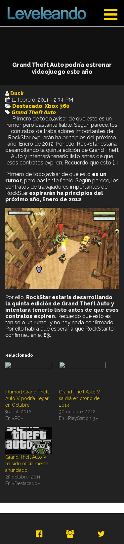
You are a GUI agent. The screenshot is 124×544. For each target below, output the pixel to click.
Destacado (27, 106)
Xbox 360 (57, 106)
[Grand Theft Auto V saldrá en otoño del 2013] (82, 375)
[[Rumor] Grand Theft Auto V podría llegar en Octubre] (28, 375)
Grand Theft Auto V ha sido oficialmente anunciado (26, 463)
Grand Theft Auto (33, 112)
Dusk (16, 93)
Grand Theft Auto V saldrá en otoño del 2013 (80, 398)
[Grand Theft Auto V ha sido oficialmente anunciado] (28, 440)
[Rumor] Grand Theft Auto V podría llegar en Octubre (27, 398)
